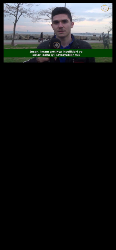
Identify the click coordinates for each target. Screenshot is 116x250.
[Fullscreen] (110, 59)
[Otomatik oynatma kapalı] (7, 59)
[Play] (5, 50)
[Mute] (17, 50)
